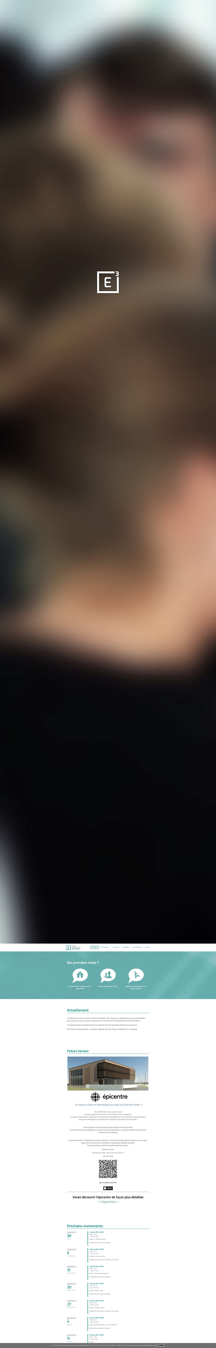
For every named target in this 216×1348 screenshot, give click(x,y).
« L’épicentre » (108, 1202)
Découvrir (104, 947)
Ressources (137, 947)
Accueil (94, 947)
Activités (115, 947)
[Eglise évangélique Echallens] (73, 950)
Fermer (161, 1345)
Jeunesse (126, 947)
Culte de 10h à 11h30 (96, 1232)
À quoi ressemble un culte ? (108, 986)
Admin (147, 947)
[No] (214, 1345)
